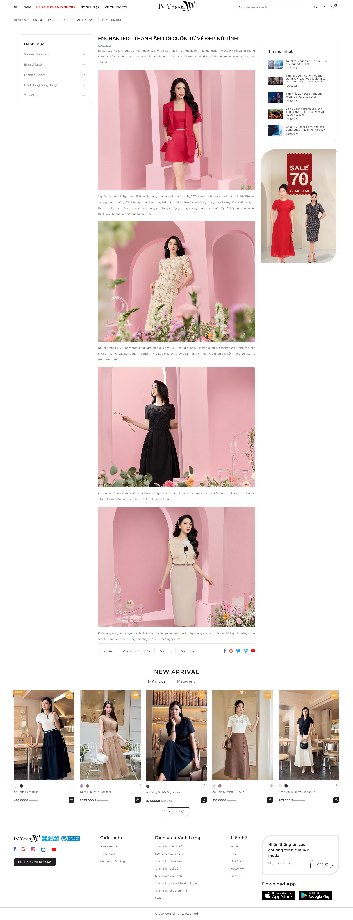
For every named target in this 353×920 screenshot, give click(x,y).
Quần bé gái (166, 651)
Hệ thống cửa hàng (112, 861)
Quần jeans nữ (131, 651)
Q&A (158, 898)
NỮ (16, 7)
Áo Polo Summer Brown (228, 791)
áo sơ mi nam (107, 651)
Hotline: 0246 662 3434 (34, 862)
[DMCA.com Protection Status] (50, 838)
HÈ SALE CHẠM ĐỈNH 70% (56, 7)
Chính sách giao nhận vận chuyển (176, 883)
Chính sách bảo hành (168, 876)
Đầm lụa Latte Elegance (96, 791)
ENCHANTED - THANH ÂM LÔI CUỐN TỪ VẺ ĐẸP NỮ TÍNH (85, 19)
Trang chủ (20, 19)
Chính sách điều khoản (169, 846)
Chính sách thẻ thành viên (171, 890)
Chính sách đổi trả (166, 868)
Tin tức (37, 19)
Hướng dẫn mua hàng (169, 854)
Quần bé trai (187, 651)
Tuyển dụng (107, 854)
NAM (27, 7)
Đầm (149, 651)
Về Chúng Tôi (116, 7)
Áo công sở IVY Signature (163, 792)
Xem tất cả (177, 811)
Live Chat (237, 861)
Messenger (238, 868)
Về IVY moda (108, 846)
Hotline (235, 846)
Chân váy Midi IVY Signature (297, 791)
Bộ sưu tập (90, 7)
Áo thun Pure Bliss (26, 791)
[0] (332, 7)
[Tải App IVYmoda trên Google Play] (315, 895)
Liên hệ (235, 876)
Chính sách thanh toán (169, 861)
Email (234, 854)
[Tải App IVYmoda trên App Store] (278, 895)
